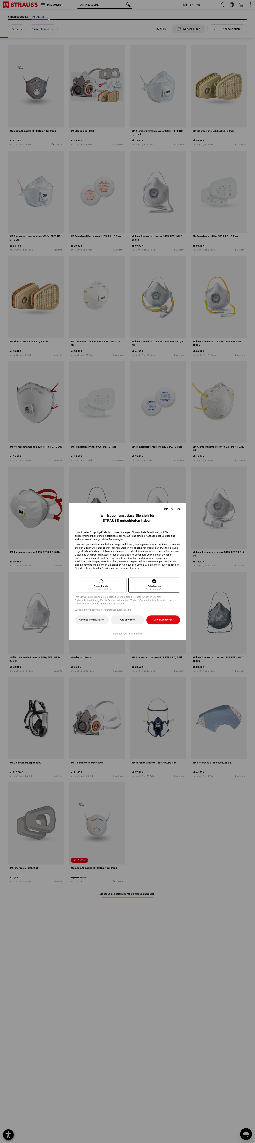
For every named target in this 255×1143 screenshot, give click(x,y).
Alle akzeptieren (163, 619)
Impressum (135, 633)
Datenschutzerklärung (119, 609)
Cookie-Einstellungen (138, 596)
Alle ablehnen (127, 619)
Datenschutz (120, 633)
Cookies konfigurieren (91, 619)
